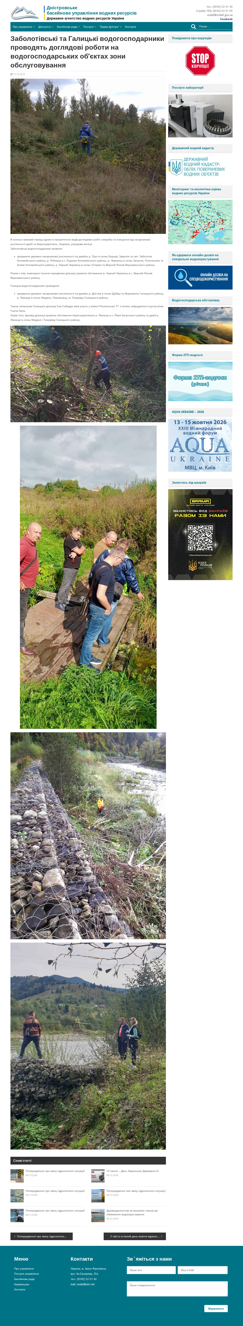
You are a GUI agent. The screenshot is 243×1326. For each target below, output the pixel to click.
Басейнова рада (67, 26)
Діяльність (44, 26)
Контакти (130, 26)
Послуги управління (26, 1273)
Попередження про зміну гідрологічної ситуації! (55, 1170)
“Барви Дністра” (109, 26)
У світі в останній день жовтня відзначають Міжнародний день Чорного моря (138, 1236)
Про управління (22, 26)
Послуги (88, 26)
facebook (226, 19)
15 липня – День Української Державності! (133, 1170)
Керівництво (21, 1284)
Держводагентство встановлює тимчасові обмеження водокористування (132, 1212)
